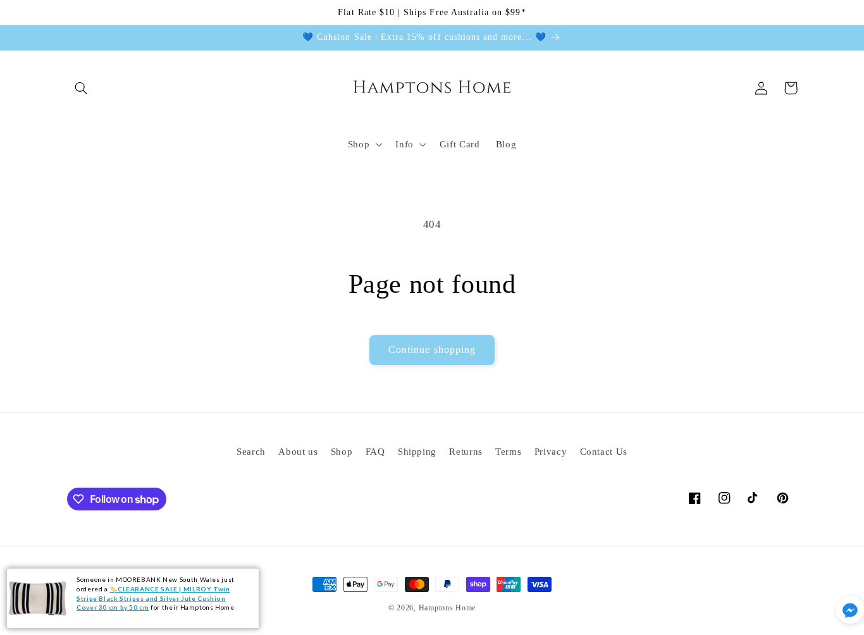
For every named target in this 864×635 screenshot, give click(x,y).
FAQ (375, 452)
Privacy (550, 452)
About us (298, 452)
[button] (81, 87)
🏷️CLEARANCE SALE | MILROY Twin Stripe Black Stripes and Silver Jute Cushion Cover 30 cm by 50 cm (153, 598)
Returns (465, 452)
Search (251, 452)
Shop (342, 452)
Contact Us (603, 452)
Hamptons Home (447, 608)
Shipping (417, 452)
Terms (508, 452)
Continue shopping (432, 349)
